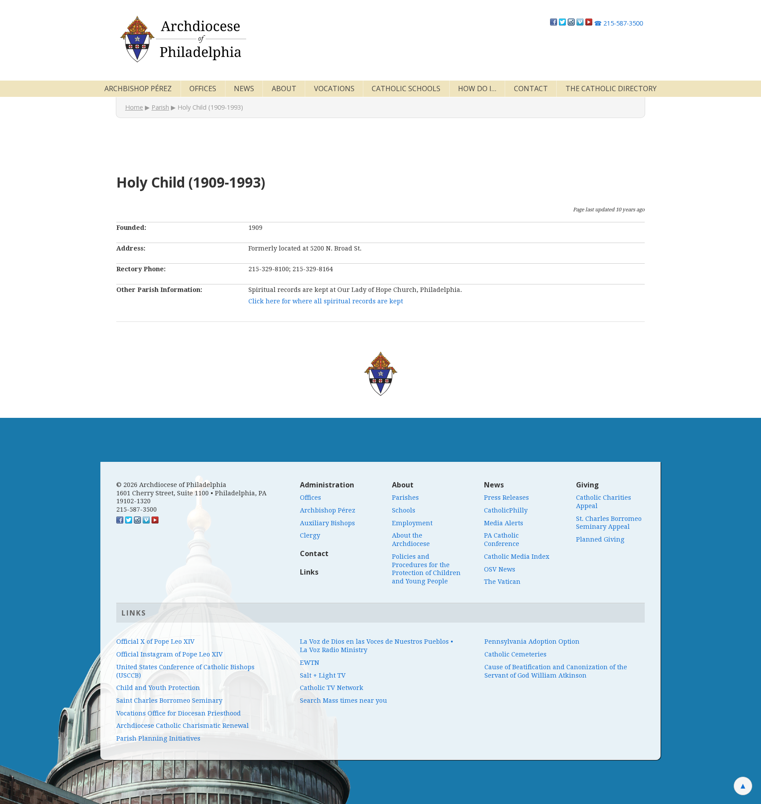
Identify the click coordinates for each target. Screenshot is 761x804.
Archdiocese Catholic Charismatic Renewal (182, 725)
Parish (160, 107)
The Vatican (502, 581)
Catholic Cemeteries (515, 654)
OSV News (499, 569)
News (244, 88)
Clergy (310, 535)
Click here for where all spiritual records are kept (325, 301)
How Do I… (477, 88)
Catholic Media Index (516, 556)
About (284, 88)
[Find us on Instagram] (571, 23)
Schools (403, 510)
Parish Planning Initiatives (158, 738)
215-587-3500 (618, 23)
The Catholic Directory (611, 88)
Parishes (405, 497)
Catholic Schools (406, 88)
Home (134, 107)
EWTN (309, 662)
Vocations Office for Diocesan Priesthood (178, 713)
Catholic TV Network (331, 687)
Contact (531, 88)
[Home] (182, 39)
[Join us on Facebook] (553, 23)
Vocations (334, 88)
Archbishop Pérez (138, 88)
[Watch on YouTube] (588, 23)
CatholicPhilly (506, 510)
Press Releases (506, 497)
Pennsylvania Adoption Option (532, 641)
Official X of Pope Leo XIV (155, 641)
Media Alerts (503, 523)
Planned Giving (600, 539)
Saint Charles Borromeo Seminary (169, 700)
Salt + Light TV (323, 675)
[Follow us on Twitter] (562, 23)
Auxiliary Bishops (327, 523)
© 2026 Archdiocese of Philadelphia (171, 484)
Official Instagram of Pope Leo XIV (169, 654)
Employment (412, 523)
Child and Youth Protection (158, 687)
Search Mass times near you (343, 700)
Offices (202, 88)
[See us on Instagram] (137, 521)
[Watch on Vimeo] (580, 23)
